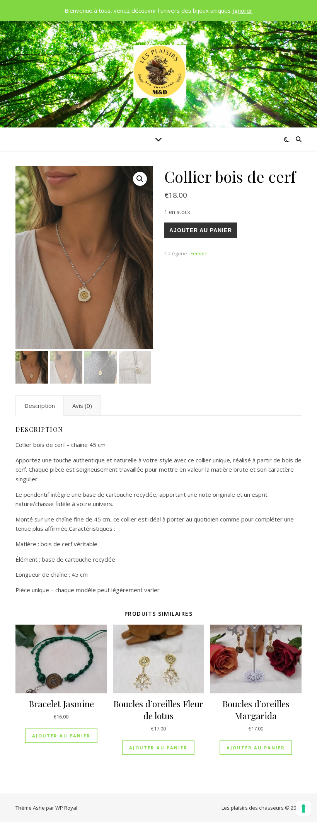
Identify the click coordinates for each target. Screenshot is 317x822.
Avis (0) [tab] (82, 405)
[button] (140, 179)
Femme (199, 253)
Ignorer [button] (242, 10)
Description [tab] (39, 405)
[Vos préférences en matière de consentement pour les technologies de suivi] (303, 808)
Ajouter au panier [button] (61, 736)
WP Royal (66, 807)
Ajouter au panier (200, 230)
